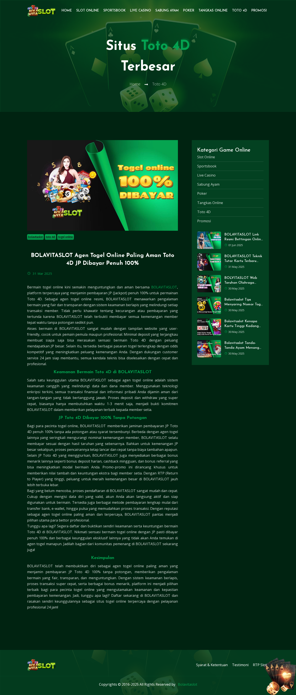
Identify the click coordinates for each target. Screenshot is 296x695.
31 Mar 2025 (42, 273)
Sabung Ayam (167, 10)
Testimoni (240, 664)
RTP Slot (260, 664)
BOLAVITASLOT (164, 287)
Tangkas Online (213, 10)
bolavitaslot (35, 237)
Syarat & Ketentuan (212, 664)
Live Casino (140, 10)
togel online (65, 237)
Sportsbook (114, 10)
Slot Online (87, 10)
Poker (188, 10)
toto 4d (50, 237)
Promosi (259, 10)
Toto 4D (239, 10)
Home (67, 10)
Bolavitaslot (187, 684)
